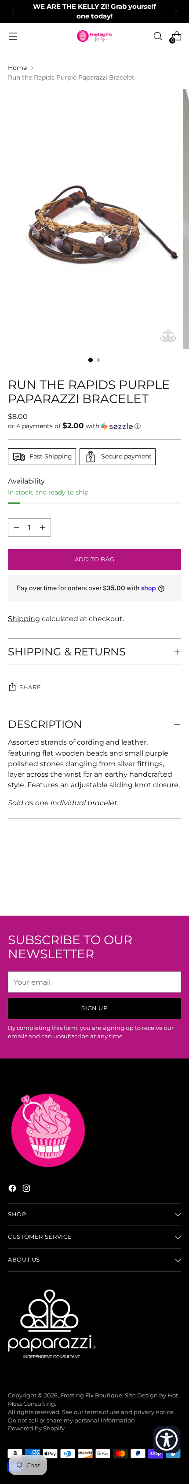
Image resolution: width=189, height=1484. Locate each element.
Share (30, 687)
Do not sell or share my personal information (71, 1420)
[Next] (175, 11)
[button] (94, 426)
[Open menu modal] (13, 36)
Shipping (24, 618)
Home (17, 68)
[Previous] (13, 11)
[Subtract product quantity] (43, 527)
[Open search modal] (158, 36)
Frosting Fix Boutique (91, 1395)
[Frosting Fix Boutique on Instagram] (27, 1189)
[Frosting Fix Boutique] (94, 36)
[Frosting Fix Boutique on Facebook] (13, 1189)
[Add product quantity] (16, 527)
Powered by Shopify (36, 1428)
